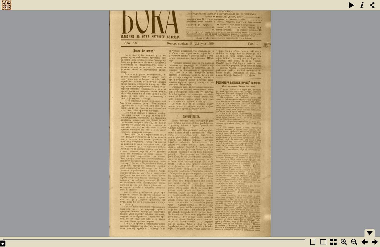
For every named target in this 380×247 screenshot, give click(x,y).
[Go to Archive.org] (6, 5)
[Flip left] (364, 242)
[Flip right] (375, 242)
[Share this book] (372, 5)
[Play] (351, 5)
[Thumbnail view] (333, 242)
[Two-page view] (323, 242)
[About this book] (362, 5)
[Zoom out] (354, 242)
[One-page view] (313, 242)
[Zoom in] (344, 242)
